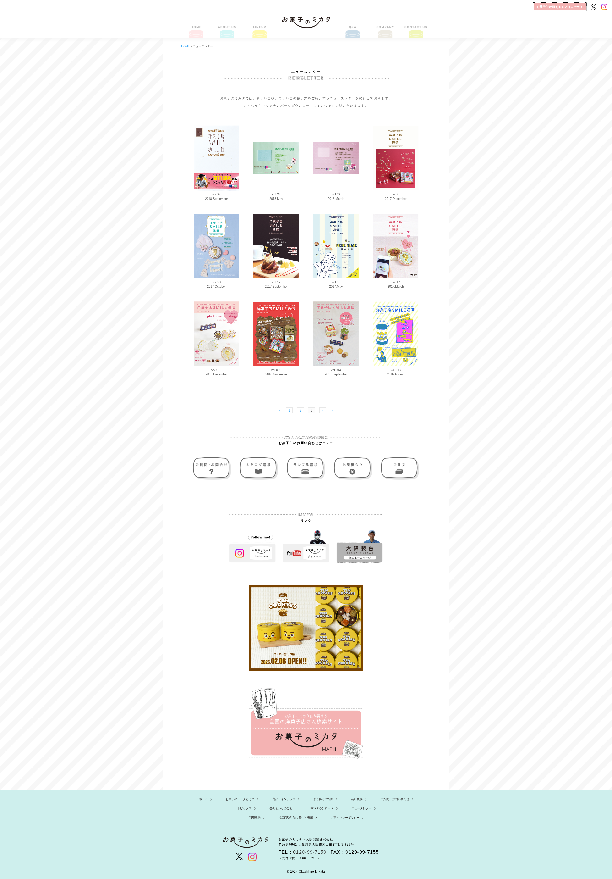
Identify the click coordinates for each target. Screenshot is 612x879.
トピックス (244, 808)
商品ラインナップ (259, 25)
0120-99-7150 (310, 852)
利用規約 (255, 817)
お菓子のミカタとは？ (228, 25)
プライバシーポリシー (345, 817)
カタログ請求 (259, 468)
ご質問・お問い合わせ (415, 25)
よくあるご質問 (353, 25)
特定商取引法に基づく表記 (296, 817)
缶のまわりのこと (280, 808)
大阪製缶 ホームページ (359, 546)
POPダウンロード (321, 808)
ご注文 (398, 468)
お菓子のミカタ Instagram (252, 546)
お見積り (352, 468)
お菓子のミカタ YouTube (306, 546)
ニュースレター (361, 808)
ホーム (203, 799)
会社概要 (384, 25)
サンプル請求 (306, 468)
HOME (196, 25)
